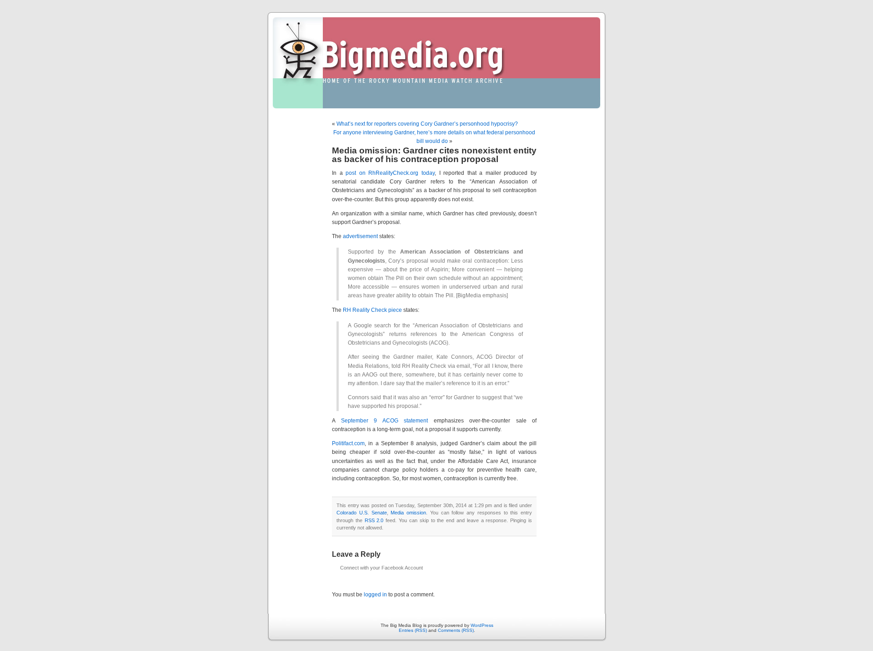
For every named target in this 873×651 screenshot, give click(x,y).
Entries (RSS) (413, 630)
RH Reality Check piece (372, 310)
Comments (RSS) (456, 630)
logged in (375, 594)
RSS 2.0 (374, 520)
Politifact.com (348, 443)
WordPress (482, 625)
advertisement (360, 236)
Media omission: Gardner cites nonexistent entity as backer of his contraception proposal (434, 155)
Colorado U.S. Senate (361, 512)
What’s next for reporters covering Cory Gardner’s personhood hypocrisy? (427, 124)
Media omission (408, 512)
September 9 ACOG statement (384, 420)
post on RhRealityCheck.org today (390, 173)
